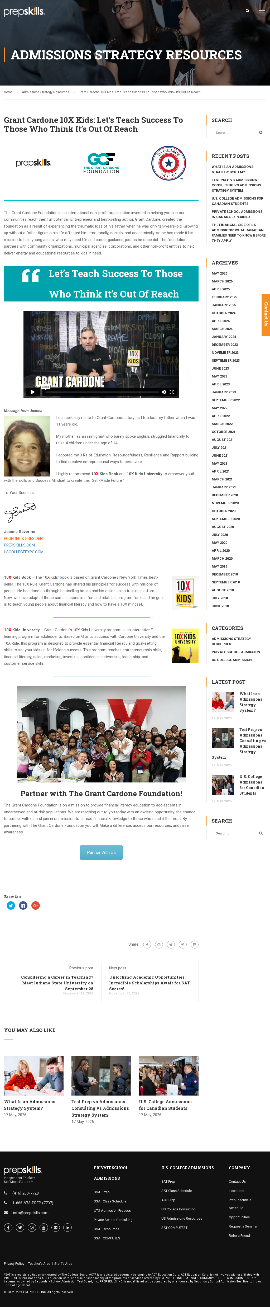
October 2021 (223, 432)
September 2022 (226, 400)
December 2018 (225, 574)
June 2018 (220, 606)
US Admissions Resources (181, 1218)
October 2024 (223, 313)
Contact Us (237, 1181)
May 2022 (219, 408)
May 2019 (219, 566)
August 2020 (223, 527)
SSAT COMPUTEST (108, 1238)
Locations (236, 1191)
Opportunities (239, 1217)
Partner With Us (101, 852)
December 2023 (225, 345)
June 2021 (220, 455)
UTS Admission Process (112, 1210)
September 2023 (226, 360)
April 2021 (221, 471)
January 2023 (224, 392)
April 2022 (221, 416)
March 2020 (222, 558)
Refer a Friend (239, 1236)
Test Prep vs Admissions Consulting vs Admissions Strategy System (100, 1108)
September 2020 (226, 519)
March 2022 (222, 424)
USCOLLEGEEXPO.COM (24, 552)
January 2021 (224, 487)
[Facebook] (147, 945)
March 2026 (222, 281)
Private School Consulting (113, 1220)
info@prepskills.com (31, 1212)
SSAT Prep (102, 1192)
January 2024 (224, 337)
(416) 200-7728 (25, 1193)
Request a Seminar (243, 1226)
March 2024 (222, 329)
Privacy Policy (14, 1264)
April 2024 (221, 321)
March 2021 (222, 479)
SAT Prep (168, 1181)
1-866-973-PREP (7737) (32, 1203)
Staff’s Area (63, 1264)
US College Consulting (178, 1209)
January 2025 (224, 305)
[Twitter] (171, 945)
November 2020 (225, 503)
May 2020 (219, 543)
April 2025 (221, 289)
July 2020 (220, 535)
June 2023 (220, 368)
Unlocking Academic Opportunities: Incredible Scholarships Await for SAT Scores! (149, 982)
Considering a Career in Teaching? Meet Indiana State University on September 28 (57, 982)
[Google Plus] (159, 945)
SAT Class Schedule (176, 1191)
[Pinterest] (183, 945)
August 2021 (223, 440)
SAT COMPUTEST (174, 1228)
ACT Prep (168, 1200)
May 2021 (219, 463)
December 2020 (225, 495)
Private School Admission (236, 652)
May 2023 (219, 376)
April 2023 (221, 384)
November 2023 (225, 353)
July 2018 (220, 598)
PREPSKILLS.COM (19, 545)
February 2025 (224, 297)
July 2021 (220, 448)
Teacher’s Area (39, 1264)
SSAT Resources (106, 1229)
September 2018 (226, 582)
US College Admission (232, 660)
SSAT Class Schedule (110, 1201)
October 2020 (223, 511)
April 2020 (221, 551)
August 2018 (223, 590)
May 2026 (219, 273)
